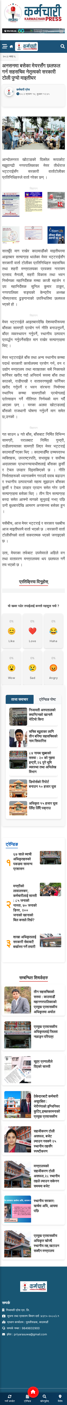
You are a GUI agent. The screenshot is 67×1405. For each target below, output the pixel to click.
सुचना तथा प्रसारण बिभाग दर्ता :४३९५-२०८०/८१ (32, 1316)
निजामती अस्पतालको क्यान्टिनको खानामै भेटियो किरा (42, 714)
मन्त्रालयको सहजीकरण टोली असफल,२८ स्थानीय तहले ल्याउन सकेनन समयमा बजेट (47, 1176)
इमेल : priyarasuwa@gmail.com (26, 1334)
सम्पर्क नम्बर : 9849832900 (23, 1328)
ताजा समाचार (19, 699)
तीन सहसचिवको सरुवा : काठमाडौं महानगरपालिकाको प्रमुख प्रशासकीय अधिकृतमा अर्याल (45, 1002)
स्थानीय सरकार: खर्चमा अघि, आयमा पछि (46, 1206)
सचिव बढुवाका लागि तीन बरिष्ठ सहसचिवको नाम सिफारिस (43, 736)
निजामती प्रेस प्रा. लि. (17, 1310)
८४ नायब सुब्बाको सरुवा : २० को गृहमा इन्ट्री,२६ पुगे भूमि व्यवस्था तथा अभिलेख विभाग (42, 762)
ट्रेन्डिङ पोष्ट (47, 699)
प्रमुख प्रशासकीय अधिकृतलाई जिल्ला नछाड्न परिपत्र (46, 1031)
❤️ (32, 631)
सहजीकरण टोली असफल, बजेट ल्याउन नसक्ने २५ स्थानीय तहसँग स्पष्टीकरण (45, 1141)
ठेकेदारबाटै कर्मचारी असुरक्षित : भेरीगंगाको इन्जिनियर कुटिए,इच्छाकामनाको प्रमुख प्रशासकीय (47, 1106)
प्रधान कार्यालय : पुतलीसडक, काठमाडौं (27, 1322)
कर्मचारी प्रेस (23, 89)
